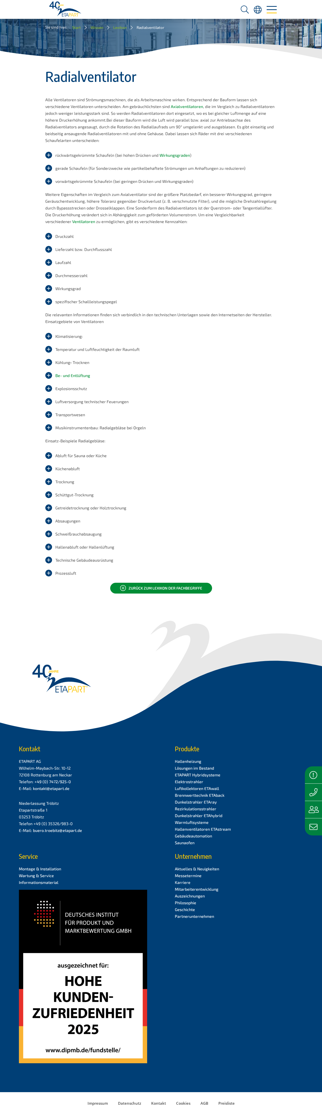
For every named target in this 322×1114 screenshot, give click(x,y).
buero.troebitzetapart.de (57, 830)
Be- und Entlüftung (72, 375)
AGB (204, 1103)
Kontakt (158, 1103)
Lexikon (120, 27)
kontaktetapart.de (51, 788)
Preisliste (226, 1103)
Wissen (97, 27)
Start (76, 27)
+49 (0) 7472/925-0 (52, 781)
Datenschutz (129, 1103)
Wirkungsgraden (174, 155)
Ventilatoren (84, 221)
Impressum (98, 1103)
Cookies (183, 1103)
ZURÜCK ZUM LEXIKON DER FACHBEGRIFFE (165, 588)
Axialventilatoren (187, 106)
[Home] (65, 11)
